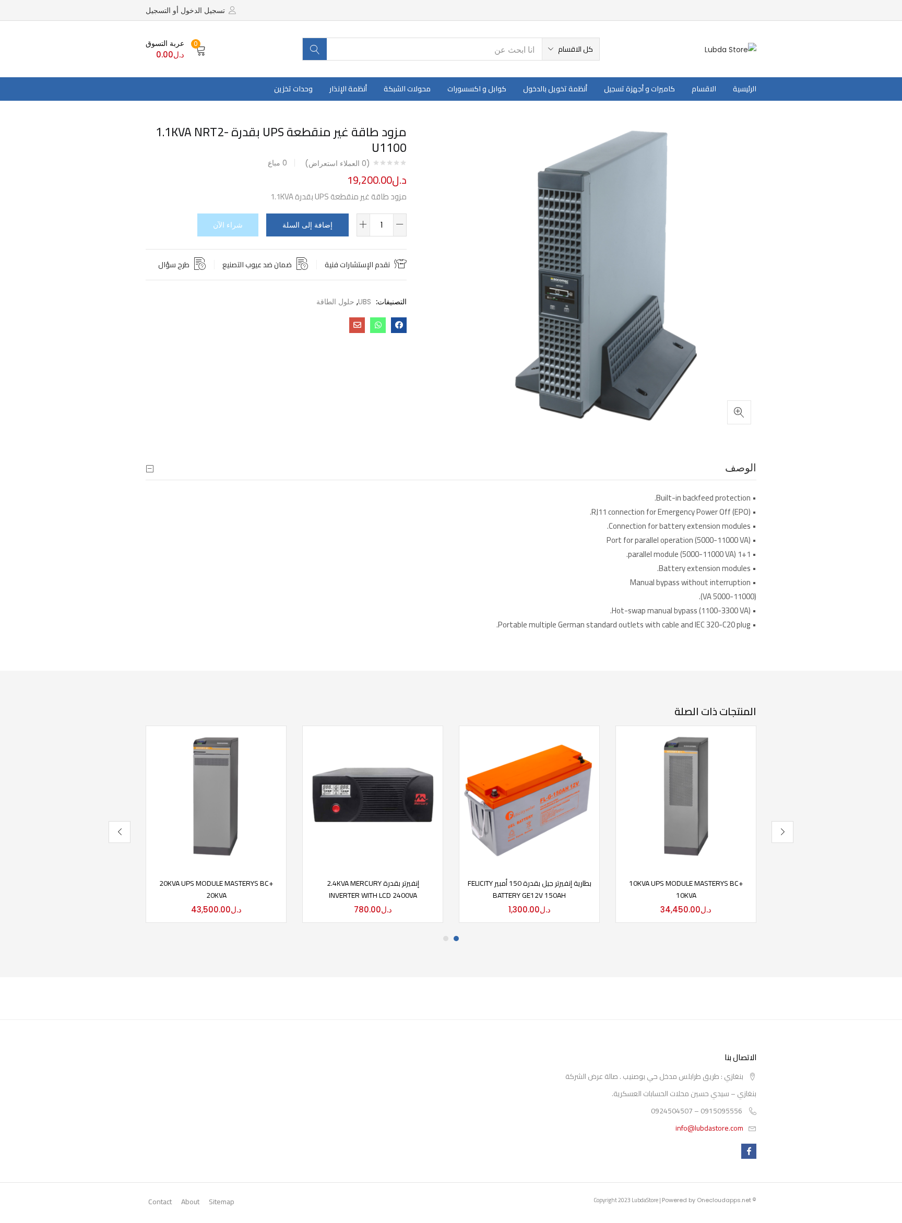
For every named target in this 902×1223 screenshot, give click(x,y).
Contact (160, 1201)
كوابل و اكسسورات (476, 89)
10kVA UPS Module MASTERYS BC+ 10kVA (686, 889)
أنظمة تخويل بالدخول (555, 89)
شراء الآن (228, 225)
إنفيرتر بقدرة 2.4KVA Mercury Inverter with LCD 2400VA (373, 889)
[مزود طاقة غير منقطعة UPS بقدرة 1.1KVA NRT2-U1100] (399, 325)
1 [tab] (456, 938)
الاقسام (704, 89)
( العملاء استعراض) (337, 163)
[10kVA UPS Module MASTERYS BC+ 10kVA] (686, 795)
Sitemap (221, 1201)
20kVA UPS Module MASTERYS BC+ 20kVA (216, 889)
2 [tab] (445, 938)
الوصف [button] (740, 467)
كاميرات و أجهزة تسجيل (639, 89)
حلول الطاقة (335, 301)
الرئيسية (744, 89)
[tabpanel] (685, 824)
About (190, 1201)
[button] (570, 49)
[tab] (451, 468)
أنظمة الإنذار (348, 89)
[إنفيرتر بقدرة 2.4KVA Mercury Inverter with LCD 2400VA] (373, 795)
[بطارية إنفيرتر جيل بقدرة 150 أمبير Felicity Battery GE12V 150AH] (529, 795)
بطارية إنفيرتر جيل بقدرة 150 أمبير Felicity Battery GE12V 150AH (529, 889)
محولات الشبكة (407, 89)
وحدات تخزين (293, 89)
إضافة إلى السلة (307, 225)
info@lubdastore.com (709, 1128)
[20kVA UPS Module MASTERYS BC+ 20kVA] (216, 795)
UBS (364, 301)
